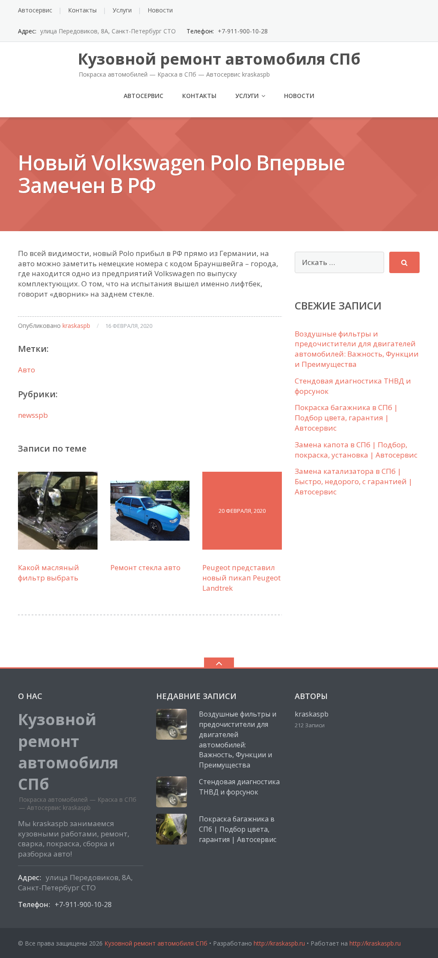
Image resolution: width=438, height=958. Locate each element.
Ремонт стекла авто (145, 567)
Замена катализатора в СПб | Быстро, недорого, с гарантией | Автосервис (353, 481)
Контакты (82, 10)
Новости (160, 10)
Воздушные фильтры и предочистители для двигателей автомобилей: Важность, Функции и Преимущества (357, 349)
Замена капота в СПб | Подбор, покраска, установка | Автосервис (356, 450)
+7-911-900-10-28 (243, 31)
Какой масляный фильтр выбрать (48, 572)
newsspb (33, 415)
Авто (26, 370)
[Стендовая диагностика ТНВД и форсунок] (171, 792)
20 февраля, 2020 (242, 511)
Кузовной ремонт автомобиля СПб (155, 943)
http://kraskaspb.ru (279, 943)
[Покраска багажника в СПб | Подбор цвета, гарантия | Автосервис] (171, 829)
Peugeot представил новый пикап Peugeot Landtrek (241, 577)
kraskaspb (76, 325)
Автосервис (35, 10)
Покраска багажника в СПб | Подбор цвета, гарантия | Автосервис (346, 417)
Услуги (122, 10)
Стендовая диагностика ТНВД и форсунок (239, 787)
